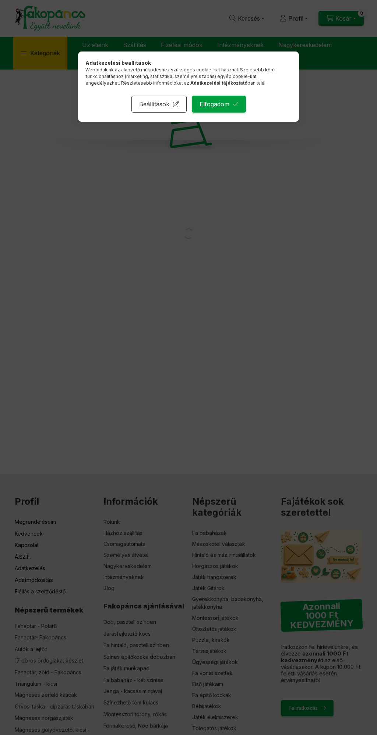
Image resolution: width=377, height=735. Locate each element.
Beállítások (154, 104)
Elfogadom (214, 104)
